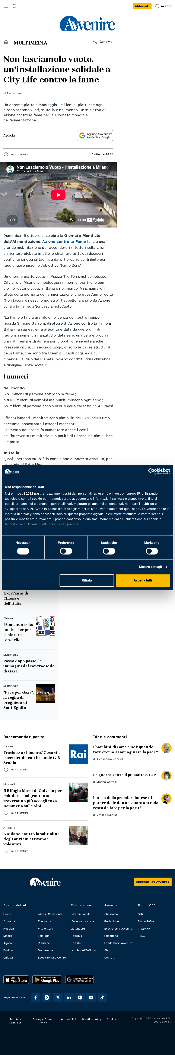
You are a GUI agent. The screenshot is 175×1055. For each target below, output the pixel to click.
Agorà (7, 943)
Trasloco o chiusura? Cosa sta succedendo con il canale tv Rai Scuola (33, 757)
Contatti (109, 957)
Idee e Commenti (50, 914)
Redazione (14, 93)
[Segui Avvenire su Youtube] (91, 997)
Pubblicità (111, 936)
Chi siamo (111, 914)
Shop (107, 950)
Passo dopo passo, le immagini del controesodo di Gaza (29, 666)
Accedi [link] (166, 6)
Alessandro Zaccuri (109, 759)
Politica (8, 928)
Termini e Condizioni (15, 1021)
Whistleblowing (91, 1019)
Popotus (76, 936)
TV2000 (144, 928)
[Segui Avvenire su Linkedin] (69, 997)
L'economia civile (82, 921)
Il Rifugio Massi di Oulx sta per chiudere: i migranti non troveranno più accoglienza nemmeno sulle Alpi (32, 798)
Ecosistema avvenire (52, 957)
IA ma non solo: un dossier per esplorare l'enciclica (18, 632)
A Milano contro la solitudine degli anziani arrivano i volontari (31, 839)
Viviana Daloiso (106, 815)
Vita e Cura (45, 928)
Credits (111, 1019)
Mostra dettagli (150, 567)
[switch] (66, 551)
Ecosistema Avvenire (118, 928)
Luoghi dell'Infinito (83, 950)
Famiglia (44, 936)
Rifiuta (87, 580)
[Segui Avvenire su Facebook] (35, 997)
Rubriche (44, 943)
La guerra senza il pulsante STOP (124, 775)
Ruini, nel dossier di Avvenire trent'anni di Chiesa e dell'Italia (15, 591)
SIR (140, 914)
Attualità (9, 921)
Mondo (8, 936)
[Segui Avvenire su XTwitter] (58, 997)
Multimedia (45, 950)
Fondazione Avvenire (118, 943)
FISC (141, 936)
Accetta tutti (143, 580)
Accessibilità (68, 1019)
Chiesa (8, 957)
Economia (44, 921)
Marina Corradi (106, 782)
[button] (6, 6)
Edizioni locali (80, 914)
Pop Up (76, 943)
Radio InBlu (146, 921)
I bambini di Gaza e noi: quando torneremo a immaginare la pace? (125, 749)
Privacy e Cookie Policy (43, 1021)
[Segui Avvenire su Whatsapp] (80, 997)
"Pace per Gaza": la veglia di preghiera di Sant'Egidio (18, 700)
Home (7, 914)
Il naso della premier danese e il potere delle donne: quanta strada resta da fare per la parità (125, 802)
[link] (142, 6)
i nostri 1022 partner (30, 493)
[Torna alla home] (6, 42)
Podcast (9, 950)
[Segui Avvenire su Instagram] (46, 997)
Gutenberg (78, 928)
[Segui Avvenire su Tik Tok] (102, 997)
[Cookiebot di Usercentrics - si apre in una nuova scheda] (151, 471)
